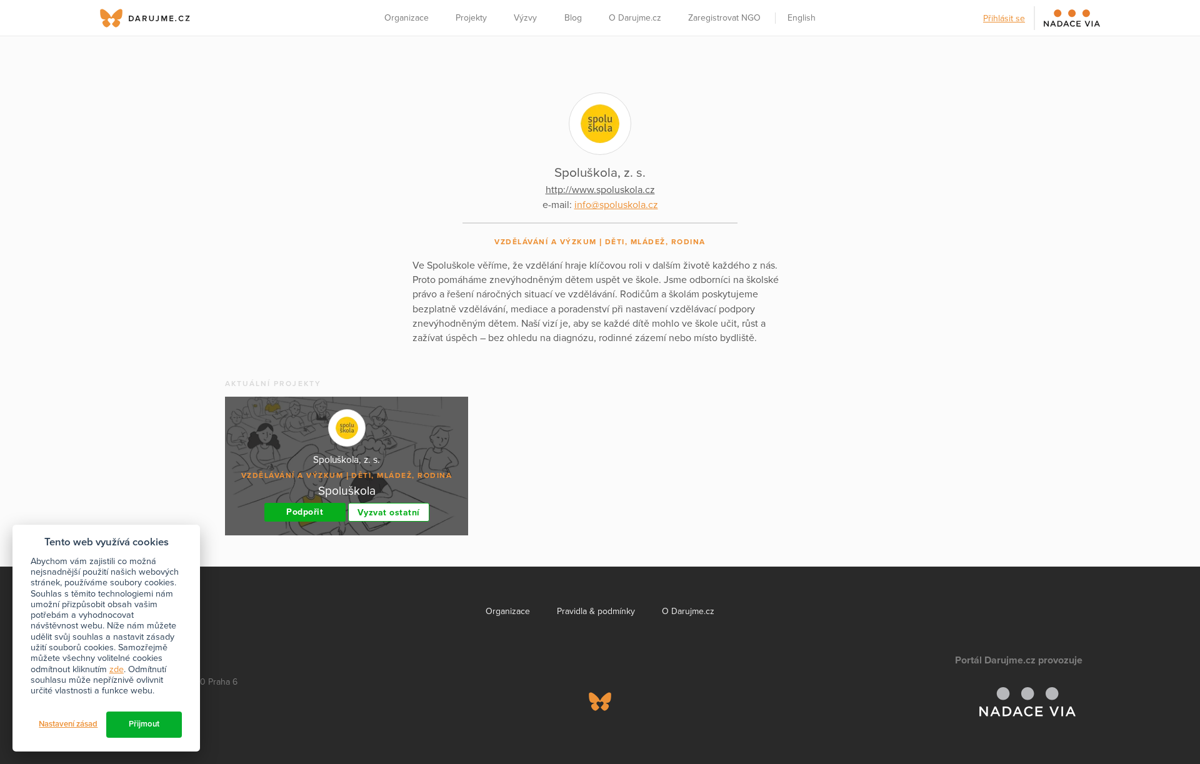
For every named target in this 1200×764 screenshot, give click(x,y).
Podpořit (304, 512)
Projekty (471, 17)
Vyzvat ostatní (389, 512)
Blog (573, 17)
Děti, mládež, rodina (655, 241)
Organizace (406, 17)
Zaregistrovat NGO (724, 17)
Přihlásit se (1004, 18)
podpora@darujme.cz (153, 721)
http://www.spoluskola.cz (600, 190)
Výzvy (525, 17)
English (802, 17)
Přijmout (144, 724)
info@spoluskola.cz (616, 205)
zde (116, 669)
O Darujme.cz (635, 17)
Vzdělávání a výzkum (545, 241)
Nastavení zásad (68, 724)
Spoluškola (347, 491)
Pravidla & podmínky (596, 611)
